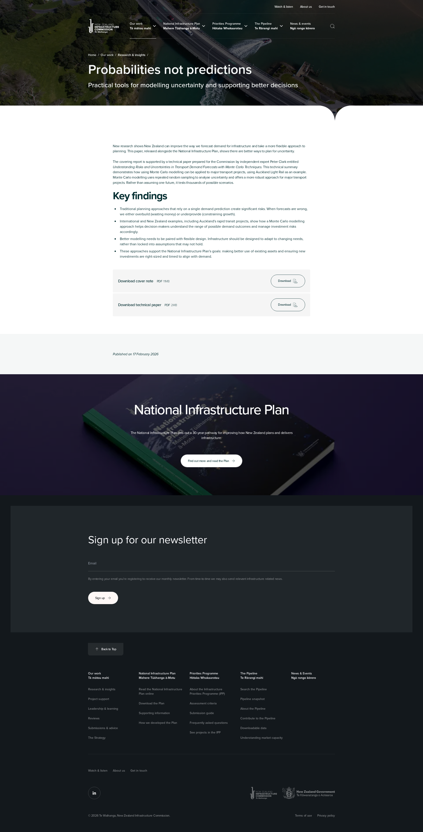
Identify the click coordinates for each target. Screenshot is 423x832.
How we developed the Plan (158, 722)
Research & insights (101, 689)
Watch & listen (98, 770)
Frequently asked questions (209, 722)
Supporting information (154, 713)
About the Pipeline (252, 708)
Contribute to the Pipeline (257, 718)
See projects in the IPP (205, 732)
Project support (98, 699)
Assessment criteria (203, 703)
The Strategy (97, 737)
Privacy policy (326, 815)
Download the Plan (151, 703)
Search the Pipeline (253, 689)
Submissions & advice (103, 728)
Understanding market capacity (261, 737)
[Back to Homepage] (103, 26)
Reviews (94, 718)
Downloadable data (253, 728)
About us (119, 770)
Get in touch (138, 770)
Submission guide (202, 713)
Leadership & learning (103, 708)
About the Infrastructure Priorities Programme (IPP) (207, 691)
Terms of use (303, 815)
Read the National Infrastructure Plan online (160, 691)
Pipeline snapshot (252, 699)
